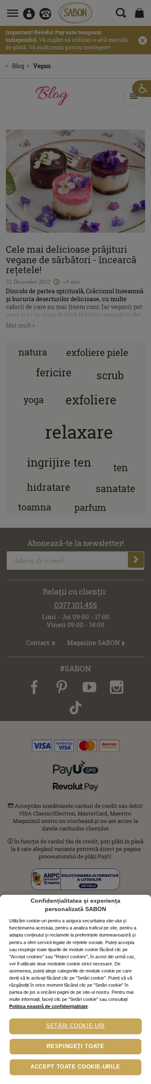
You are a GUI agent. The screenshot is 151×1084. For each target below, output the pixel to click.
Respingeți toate (75, 1046)
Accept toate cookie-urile (75, 1067)
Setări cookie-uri (75, 1026)
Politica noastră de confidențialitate (48, 1006)
